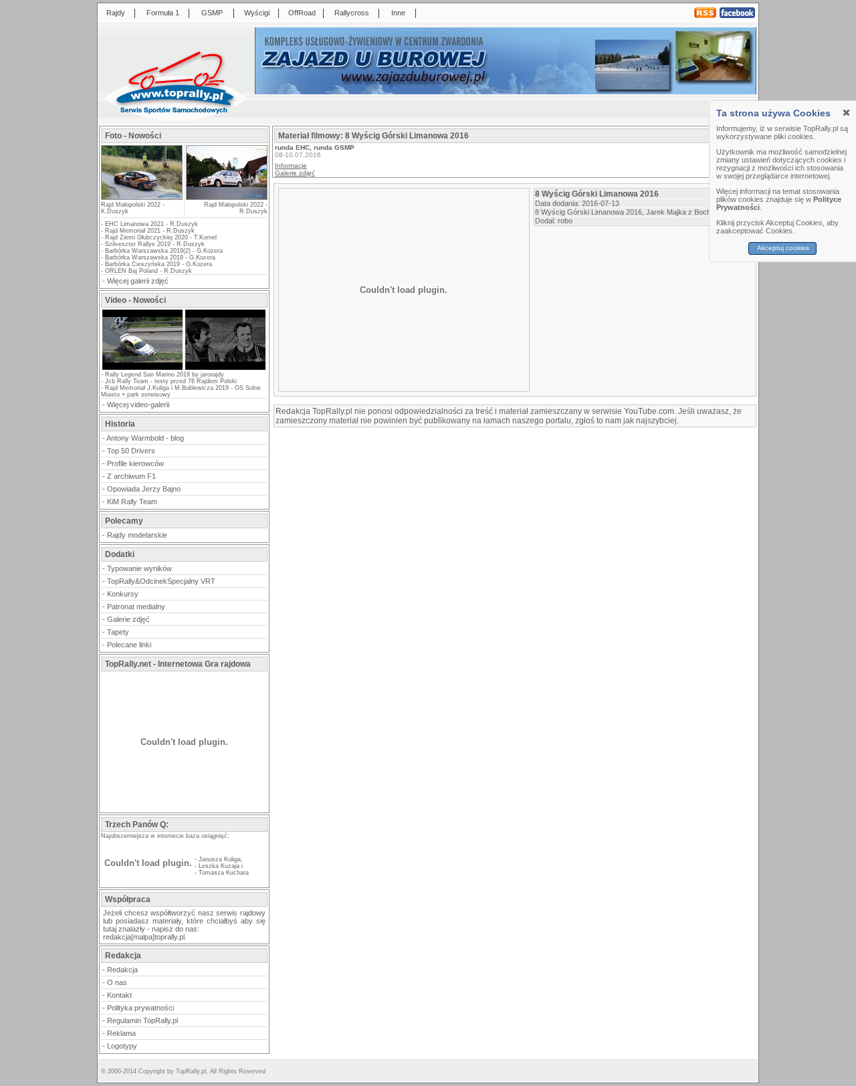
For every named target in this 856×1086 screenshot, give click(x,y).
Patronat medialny (136, 607)
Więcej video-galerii (138, 405)
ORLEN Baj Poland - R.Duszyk (148, 270)
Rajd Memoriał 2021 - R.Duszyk (150, 230)
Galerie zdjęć (128, 619)
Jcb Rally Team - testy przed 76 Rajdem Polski (171, 381)
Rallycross (351, 13)
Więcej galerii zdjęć (138, 281)
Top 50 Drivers (131, 451)
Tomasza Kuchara (224, 872)
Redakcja (122, 970)
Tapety (118, 632)
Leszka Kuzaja (219, 866)
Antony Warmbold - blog (145, 438)
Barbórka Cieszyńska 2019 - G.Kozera (158, 264)
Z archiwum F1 (131, 476)
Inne (398, 13)
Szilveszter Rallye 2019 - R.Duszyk (155, 244)
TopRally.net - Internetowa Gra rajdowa (178, 664)
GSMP (212, 13)
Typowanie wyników (139, 568)
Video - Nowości (135, 300)
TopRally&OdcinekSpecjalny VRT (161, 581)
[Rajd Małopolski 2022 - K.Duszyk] (142, 195)
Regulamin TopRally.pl (142, 1020)
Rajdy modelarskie (137, 535)
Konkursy (122, 594)
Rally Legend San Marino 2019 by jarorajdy (164, 374)
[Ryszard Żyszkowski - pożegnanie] (225, 368)
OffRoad (302, 13)
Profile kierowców (135, 463)
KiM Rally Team (132, 502)
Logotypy (122, 1046)
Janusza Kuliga (220, 859)
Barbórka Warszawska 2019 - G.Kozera (160, 257)
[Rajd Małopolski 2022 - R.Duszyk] (226, 172)
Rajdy (115, 13)
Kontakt (119, 995)
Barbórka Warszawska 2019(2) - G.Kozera (164, 250)
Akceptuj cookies (783, 247)
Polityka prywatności (140, 1008)
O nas (117, 982)
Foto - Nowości (133, 135)
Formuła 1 (162, 13)
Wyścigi (257, 13)
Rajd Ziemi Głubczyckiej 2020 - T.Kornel (161, 237)
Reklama (121, 1033)
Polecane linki (129, 645)
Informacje (291, 165)
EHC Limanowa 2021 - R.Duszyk (151, 224)
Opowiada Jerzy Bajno (144, 489)
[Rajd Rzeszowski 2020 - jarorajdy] (142, 368)
